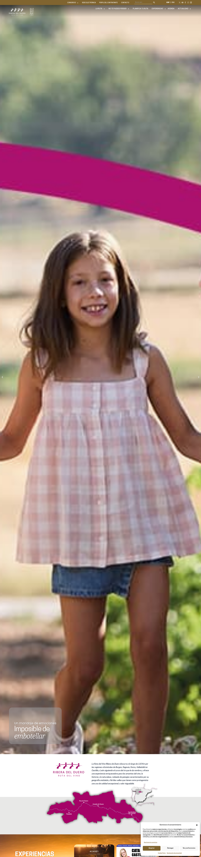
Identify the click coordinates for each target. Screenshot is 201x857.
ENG (173, 2)
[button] (197, 825)
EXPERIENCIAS (157, 9)
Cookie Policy (162, 853)
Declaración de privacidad (174, 853)
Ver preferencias (189, 848)
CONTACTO (125, 3)
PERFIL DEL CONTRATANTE (108, 3)
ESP (167, 2)
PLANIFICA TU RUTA (140, 9)
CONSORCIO (71, 3)
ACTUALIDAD (183, 9)
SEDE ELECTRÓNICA (89, 3)
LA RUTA (99, 9)
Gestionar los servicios (150, 842)
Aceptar (152, 848)
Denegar (170, 848)
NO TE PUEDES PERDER (117, 9)
